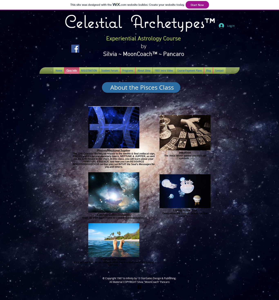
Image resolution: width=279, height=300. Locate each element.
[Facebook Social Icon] (75, 49)
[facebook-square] (139, 287)
